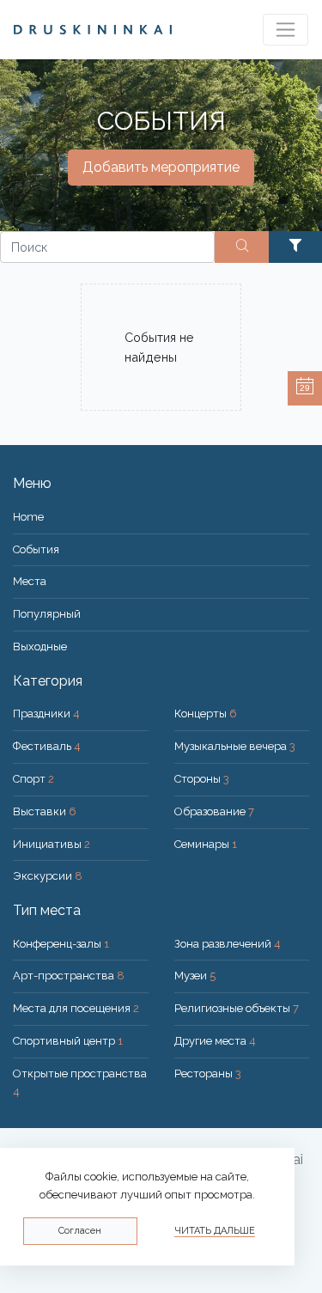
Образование (214, 811)
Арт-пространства (69, 975)
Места (29, 581)
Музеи (195, 975)
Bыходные (40, 646)
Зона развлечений (227, 943)
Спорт (33, 778)
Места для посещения (76, 1008)
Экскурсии (47, 875)
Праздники (46, 713)
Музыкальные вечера (234, 746)
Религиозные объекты (236, 1008)
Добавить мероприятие (161, 167)
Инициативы (51, 844)
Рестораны (207, 1073)
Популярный (47, 613)
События (36, 549)
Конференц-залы (61, 943)
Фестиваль (47, 746)
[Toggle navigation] (285, 30)
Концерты (205, 713)
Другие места (215, 1040)
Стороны (201, 778)
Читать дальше (214, 1230)
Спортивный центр (68, 1040)
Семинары (205, 844)
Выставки (44, 811)
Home (28, 516)
